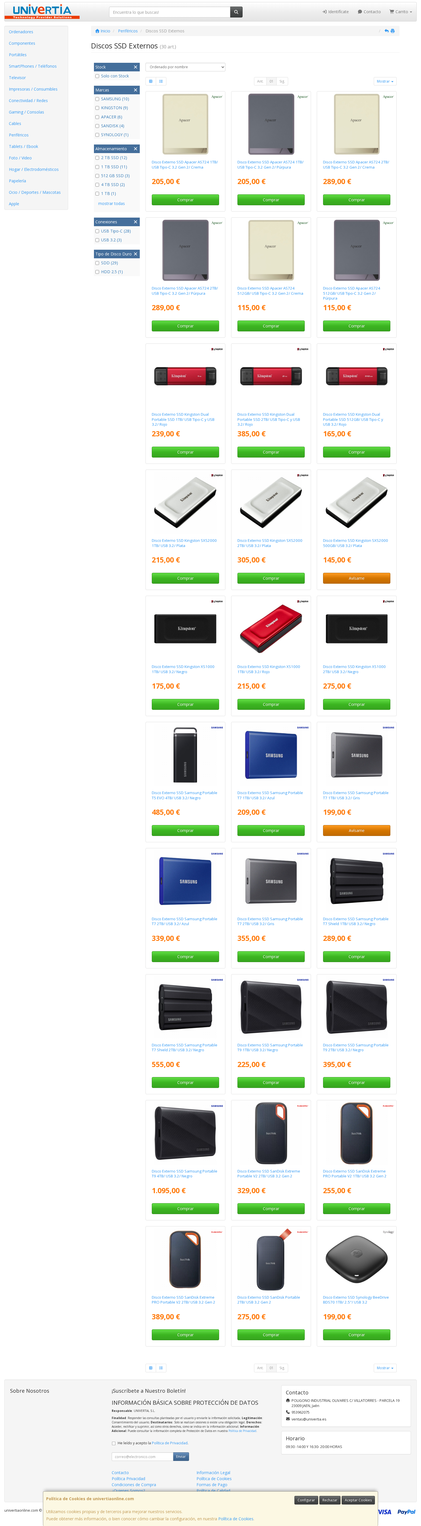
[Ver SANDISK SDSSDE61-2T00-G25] (271, 1133)
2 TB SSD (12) (114, 157)
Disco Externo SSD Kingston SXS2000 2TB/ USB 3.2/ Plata (269, 543)
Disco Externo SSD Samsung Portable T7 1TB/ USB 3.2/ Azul (270, 795)
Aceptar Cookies (358, 1500)
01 (271, 81)
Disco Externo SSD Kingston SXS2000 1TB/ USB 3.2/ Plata (184, 543)
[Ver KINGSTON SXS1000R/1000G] (271, 629)
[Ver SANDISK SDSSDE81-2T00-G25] (185, 1259)
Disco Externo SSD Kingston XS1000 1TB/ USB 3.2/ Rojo (268, 669)
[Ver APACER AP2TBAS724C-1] (357, 124)
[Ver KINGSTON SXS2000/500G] (357, 503)
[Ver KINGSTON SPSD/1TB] (185, 376)
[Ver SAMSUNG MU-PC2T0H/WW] (185, 881)
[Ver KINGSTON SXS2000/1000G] (185, 503)
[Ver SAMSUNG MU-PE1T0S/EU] (357, 881)
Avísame (357, 578)
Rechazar (329, 1500)
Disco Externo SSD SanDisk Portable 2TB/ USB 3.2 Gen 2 (268, 1300)
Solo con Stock (115, 76)
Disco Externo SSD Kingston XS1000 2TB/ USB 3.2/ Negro (354, 669)
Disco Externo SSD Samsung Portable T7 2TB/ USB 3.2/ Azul (184, 921)
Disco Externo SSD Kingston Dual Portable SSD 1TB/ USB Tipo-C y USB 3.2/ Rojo (183, 419)
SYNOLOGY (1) (115, 134)
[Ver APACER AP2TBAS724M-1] (185, 250)
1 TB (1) (108, 193)
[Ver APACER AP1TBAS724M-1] (271, 124)
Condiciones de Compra (134, 1484)
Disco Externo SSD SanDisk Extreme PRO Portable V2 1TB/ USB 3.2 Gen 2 (355, 1174)
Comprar (185, 199)
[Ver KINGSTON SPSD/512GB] (357, 376)
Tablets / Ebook (23, 146)
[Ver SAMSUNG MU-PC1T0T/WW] (357, 755)
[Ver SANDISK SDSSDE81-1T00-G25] (357, 1133)
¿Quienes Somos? (128, 1490)
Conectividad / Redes (28, 100)
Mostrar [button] (384, 81)
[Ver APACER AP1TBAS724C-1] (185, 124)
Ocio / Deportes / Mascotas (35, 192)
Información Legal (213, 1472)
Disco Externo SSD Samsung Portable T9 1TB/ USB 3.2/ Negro (270, 1047)
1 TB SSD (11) (114, 166)
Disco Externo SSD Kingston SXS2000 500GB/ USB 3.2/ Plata (355, 543)
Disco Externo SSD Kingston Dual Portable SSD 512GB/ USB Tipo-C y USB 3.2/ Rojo (353, 419)
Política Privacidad (128, 1478)
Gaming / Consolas (26, 112)
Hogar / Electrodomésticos (34, 169)
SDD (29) (109, 262)
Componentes (22, 43)
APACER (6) (111, 117)
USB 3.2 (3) (111, 240)
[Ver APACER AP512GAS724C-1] (271, 250)
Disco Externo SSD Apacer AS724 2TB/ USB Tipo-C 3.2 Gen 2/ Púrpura (185, 291)
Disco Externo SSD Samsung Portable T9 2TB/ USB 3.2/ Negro (356, 1047)
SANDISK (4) (112, 125)
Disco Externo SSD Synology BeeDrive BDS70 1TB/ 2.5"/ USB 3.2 (356, 1300)
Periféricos (19, 135)
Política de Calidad (213, 1490)
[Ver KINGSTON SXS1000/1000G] (185, 629)
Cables (15, 123)
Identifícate (338, 11)
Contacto (372, 11)
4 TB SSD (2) (113, 184)
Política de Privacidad (242, 1431)
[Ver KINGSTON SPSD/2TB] (271, 376)
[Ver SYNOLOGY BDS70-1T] (357, 1259)
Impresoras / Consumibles (33, 89)
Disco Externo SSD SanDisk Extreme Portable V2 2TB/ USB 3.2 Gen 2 (268, 1174)
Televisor (17, 77)
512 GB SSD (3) (115, 175)
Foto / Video (20, 158)
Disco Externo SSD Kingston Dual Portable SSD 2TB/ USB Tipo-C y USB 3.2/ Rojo (268, 419)
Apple (14, 203)
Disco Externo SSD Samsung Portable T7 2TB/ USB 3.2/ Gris (270, 921)
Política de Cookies (235, 1518)
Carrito (401, 11)
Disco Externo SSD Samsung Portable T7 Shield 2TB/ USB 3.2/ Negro (184, 1047)
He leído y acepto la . (153, 1443)
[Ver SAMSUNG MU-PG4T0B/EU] (185, 1133)
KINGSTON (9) (114, 107)
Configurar (306, 1500)
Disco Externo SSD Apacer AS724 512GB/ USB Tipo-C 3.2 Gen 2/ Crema (270, 291)
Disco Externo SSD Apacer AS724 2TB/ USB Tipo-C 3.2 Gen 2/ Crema (356, 164)
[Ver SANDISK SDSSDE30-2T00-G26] (271, 1259)
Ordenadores (21, 31)
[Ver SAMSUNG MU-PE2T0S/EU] (185, 1007)
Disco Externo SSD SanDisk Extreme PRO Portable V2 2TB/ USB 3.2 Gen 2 (183, 1300)
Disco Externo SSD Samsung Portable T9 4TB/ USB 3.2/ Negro (184, 1174)
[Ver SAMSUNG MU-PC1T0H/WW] (271, 755)
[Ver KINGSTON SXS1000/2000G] (357, 629)
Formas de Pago (211, 1484)
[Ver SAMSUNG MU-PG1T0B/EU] (271, 1007)
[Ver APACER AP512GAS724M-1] (357, 250)
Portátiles (18, 54)
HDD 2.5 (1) (112, 271)
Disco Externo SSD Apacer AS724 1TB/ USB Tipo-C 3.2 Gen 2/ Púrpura (270, 164)
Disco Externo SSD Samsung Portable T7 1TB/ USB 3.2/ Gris (356, 795)
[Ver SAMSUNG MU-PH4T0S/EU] (185, 755)
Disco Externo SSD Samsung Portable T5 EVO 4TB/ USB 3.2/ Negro (184, 795)
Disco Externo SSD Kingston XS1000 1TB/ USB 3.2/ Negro (183, 669)
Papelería (17, 180)
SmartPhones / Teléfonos (33, 66)
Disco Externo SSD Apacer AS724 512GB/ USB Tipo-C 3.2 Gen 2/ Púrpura (351, 293)
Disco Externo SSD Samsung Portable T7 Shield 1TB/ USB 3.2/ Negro (356, 921)
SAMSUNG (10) (115, 98)
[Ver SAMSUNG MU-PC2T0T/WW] (271, 881)
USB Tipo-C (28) (116, 231)
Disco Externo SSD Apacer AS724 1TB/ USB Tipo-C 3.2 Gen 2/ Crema (185, 164)
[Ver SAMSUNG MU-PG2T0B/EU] (357, 1007)
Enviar (181, 1456)
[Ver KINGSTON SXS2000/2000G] (271, 503)
